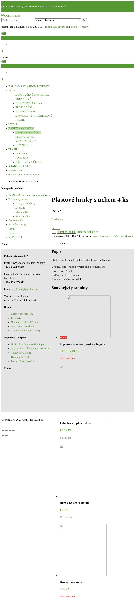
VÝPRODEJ (15, 170)
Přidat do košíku (66, 232)
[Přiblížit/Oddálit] (13, 430)
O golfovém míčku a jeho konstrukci (31, 348)
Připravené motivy (29, 103)
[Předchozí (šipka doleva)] (2, 435)
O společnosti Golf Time (24, 322)
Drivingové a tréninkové (33, 115)
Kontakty (16, 318)
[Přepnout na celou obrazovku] (9, 430)
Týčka (13, 124)
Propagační (23, 107)
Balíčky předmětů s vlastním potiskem (29, 195)
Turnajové (23, 99)
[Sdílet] (6, 430)
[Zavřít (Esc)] (2, 430)
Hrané (20, 120)
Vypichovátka (26, 141)
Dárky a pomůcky (28, 132)
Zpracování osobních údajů (26, 330)
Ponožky (21, 157)
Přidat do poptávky (87, 231)
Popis (62, 242)
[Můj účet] (2, 51)
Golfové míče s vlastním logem (28, 344)
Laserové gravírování (22, 361)
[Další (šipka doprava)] (6, 435)
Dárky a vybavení (21, 128)
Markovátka (25, 136)
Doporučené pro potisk (32, 94)
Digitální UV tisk (20, 356)
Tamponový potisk (21, 352)
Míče (11, 90)
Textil (13, 149)
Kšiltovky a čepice (28, 162)
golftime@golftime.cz (57, 26)
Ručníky (21, 153)
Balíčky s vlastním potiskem (29, 86)
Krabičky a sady (20, 166)
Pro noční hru (25, 111)
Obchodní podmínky (22, 326)
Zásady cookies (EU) (22, 313)
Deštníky (22, 145)
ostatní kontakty (80, 26)
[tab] (96, 243)
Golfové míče (15, 220)
